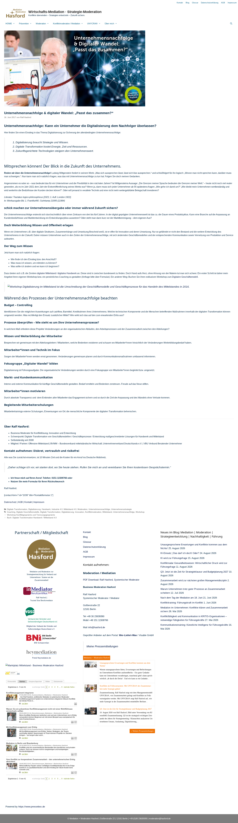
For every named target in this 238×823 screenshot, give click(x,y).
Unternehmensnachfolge (99, 509)
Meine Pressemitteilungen (102, 646)
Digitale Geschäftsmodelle (27, 512)
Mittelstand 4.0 (70, 509)
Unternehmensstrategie (121, 509)
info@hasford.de (96, 627)
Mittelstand (107, 512)
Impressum (232, 3)
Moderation (41, 23)
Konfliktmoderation (93, 512)
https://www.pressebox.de (31, 806)
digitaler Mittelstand (46, 273)
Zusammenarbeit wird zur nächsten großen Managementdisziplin (193, 580)
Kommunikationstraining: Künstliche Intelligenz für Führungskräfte (194, 625)
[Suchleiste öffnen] (231, 23)
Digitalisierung (34, 509)
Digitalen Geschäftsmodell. (185, 277)
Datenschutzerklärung (209, 3)
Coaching (11, 512)
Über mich (109, 23)
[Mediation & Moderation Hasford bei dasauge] (11, 674)
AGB (223, 3)
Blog (187, 3)
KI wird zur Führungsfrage (173, 558)
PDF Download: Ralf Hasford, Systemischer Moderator (111, 579)
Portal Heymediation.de (41, 658)
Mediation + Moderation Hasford (96, 658)
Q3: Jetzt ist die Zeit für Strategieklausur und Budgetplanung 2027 (126, 709)
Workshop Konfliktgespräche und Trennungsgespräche (31, 515)
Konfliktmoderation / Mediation (66, 23)
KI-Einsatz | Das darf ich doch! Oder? (179, 553)
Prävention (24, 23)
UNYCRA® (92, 23)
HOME (9, 23)
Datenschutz (10, 502)
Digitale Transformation (17, 509)
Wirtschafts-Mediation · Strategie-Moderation (65, 12)
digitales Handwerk (67, 273)
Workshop (140, 512)
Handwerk (46, 509)
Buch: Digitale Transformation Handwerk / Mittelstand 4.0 (32, 518)
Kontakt (180, 3)
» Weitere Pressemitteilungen (142, 731)
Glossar (195, 3)
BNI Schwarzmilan (41, 643)
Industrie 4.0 (57, 509)
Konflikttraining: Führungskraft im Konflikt (181, 602)
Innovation (79, 512)
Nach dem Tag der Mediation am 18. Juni (181, 597)
